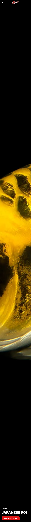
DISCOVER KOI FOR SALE (10, 518)
